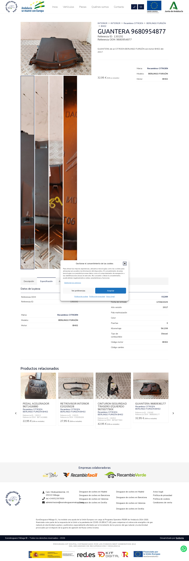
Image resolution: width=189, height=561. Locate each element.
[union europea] (154, 6)
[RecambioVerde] (125, 475)
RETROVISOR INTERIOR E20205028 (74, 405)
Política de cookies (81, 296)
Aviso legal (110, 296)
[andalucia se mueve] (33, 6)
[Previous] (16, 413)
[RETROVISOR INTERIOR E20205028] (75, 398)
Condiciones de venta (162, 502)
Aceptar (110, 290)
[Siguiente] (173, 413)
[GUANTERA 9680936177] (150, 398)
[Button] (134, 6)
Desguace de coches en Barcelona (94, 495)
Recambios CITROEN (133, 23)
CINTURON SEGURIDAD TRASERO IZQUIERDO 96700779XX (112, 406)
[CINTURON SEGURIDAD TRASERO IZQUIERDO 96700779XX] (113, 398)
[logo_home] (81, 475)
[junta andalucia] (174, 6)
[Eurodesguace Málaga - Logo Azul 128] (11, 6)
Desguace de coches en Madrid (93, 491)
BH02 (103, 26)
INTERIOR (102, 23)
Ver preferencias (78, 290)
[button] (125, 263)
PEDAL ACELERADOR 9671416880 (36, 405)
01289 (164, 296)
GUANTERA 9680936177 (150, 403)
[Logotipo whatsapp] (184, 549)
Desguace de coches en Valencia (93, 499)
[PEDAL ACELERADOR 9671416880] (38, 398)
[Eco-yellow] (50, 475)
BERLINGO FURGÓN (156, 23)
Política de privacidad (97, 296)
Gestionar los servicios (72, 283)
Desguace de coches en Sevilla (93, 502)
